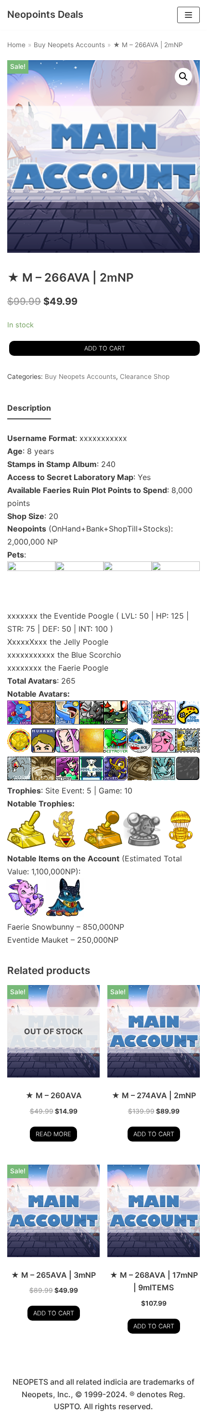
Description (29, 408)
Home (16, 45)
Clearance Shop (144, 376)
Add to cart (104, 348)
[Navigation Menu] (188, 15)
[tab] (29, 408)
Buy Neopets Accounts (69, 45)
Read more (53, 1134)
